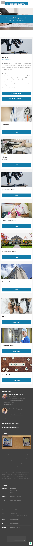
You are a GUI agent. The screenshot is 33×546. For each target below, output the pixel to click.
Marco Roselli (13, 409)
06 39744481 (12, 496)
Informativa (17, 93)
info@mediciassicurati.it (17, 400)
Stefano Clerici (6, 423)
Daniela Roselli (6, 427)
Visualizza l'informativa (15, 527)
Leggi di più (16, 322)
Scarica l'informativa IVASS (8, 404)
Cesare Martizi (13, 395)
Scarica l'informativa (14, 519)
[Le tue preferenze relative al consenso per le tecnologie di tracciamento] (30, 543)
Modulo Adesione (17, 99)
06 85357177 (19, 496)
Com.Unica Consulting (20, 540)
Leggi (16, 132)
